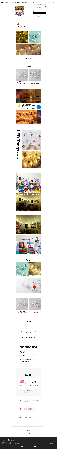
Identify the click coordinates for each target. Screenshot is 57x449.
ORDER (50, 2)
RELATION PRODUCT (23, 19)
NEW (10, 2)
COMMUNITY (40, 2)
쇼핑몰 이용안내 (45, 441)
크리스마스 (36, 2)
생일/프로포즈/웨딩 (22, 2)
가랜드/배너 (40, 4)
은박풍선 (15, 2)
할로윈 (33, 2)
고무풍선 (13, 2)
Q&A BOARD (39, 19)
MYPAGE (52, 2)
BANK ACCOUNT (45, 442)
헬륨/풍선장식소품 (18, 2)
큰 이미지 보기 (20, 15)
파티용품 (26, 2)
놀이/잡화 (31, 2)
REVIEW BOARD (31, 19)
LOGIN (46, 2)
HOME (34, 4)
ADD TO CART (39, 14)
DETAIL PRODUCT (14, 19)
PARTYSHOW (5, 2)
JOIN (48, 2)
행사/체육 (28, 2)
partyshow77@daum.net (17, 443)
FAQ (50, 441)
